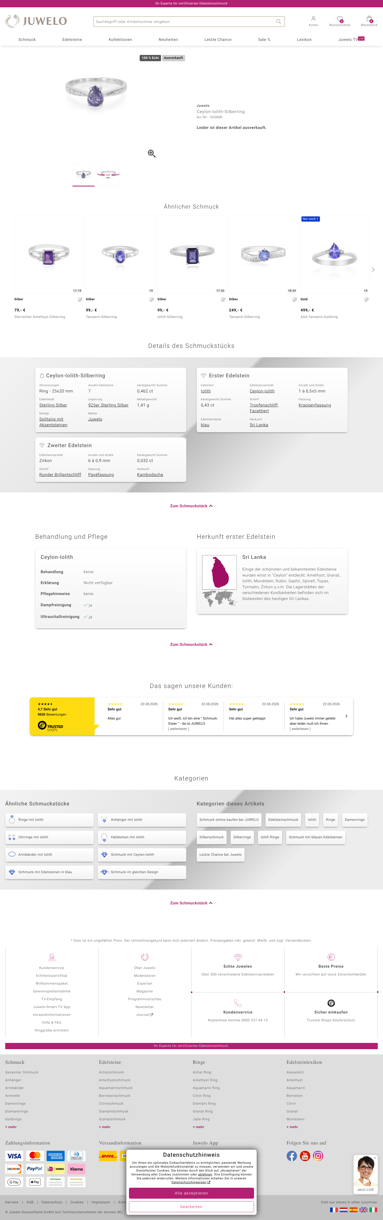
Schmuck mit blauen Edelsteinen (316, 837)
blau (205, 425)
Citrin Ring (202, 1095)
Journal (142, 1014)
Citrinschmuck (111, 1103)
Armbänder (14, 1088)
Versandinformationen (52, 1014)
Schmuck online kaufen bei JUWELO (229, 819)
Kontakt (124, 1202)
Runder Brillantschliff (60, 475)
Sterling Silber (53, 405)
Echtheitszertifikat (51, 975)
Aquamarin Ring (206, 1088)
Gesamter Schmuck (21, 1072)
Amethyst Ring (205, 1080)
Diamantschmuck (113, 1111)
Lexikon (304, 40)
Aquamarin (296, 1088)
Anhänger (13, 1080)
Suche (280, 22)
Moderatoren (145, 975)
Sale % (264, 40)
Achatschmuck (111, 1072)
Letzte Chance (218, 40)
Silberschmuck (212, 837)
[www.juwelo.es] (353, 1210)
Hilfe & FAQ (51, 1022)
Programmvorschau (145, 999)
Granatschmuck (112, 1119)
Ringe (330, 819)
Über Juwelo (144, 968)
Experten (144, 983)
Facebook (292, 1156)
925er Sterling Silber (108, 405)
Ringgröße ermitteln (52, 1030)
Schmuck (27, 40)
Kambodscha (150, 475)
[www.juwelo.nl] (344, 1210)
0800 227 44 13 (254, 1020)
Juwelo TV (351, 40)
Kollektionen (120, 40)
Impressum (101, 1202)
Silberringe (242, 837)
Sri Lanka (259, 425)
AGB (29, 1202)
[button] (313, 22)
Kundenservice (51, 968)
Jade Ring (201, 1119)
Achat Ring (202, 1072)
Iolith (206, 391)
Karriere (11, 1202)
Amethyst (295, 1080)
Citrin (291, 1103)
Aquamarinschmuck (116, 1088)
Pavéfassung (101, 475)
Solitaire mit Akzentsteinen (53, 422)
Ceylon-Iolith (262, 391)
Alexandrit (295, 1072)
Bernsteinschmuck (115, 1095)
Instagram (318, 1156)
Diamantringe (16, 1111)
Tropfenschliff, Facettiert (264, 408)
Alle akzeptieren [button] (191, 1193)
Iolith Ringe (270, 837)
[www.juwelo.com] (363, 1210)
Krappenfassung (315, 405)
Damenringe (355, 819)
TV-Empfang (51, 999)
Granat (292, 1111)
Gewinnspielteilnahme (52, 991)
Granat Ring (203, 1111)
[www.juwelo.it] (373, 1210)
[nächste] (372, 269)
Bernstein (295, 1095)
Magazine (145, 991)
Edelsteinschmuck (283, 819)
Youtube (305, 1156)
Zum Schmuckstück (188, 506)
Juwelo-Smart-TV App (51, 1007)
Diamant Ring (204, 1103)
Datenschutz (52, 1202)
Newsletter (144, 1007)
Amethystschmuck (115, 1080)
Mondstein (296, 1119)
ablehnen (205, 1174)
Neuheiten (168, 40)
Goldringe (13, 1119)
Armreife (12, 1095)
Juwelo (95, 419)
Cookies (77, 1202)
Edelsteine (72, 40)
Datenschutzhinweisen (188, 1182)
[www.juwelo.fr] (334, 1210)
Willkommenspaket (52, 983)
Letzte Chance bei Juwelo (221, 854)
